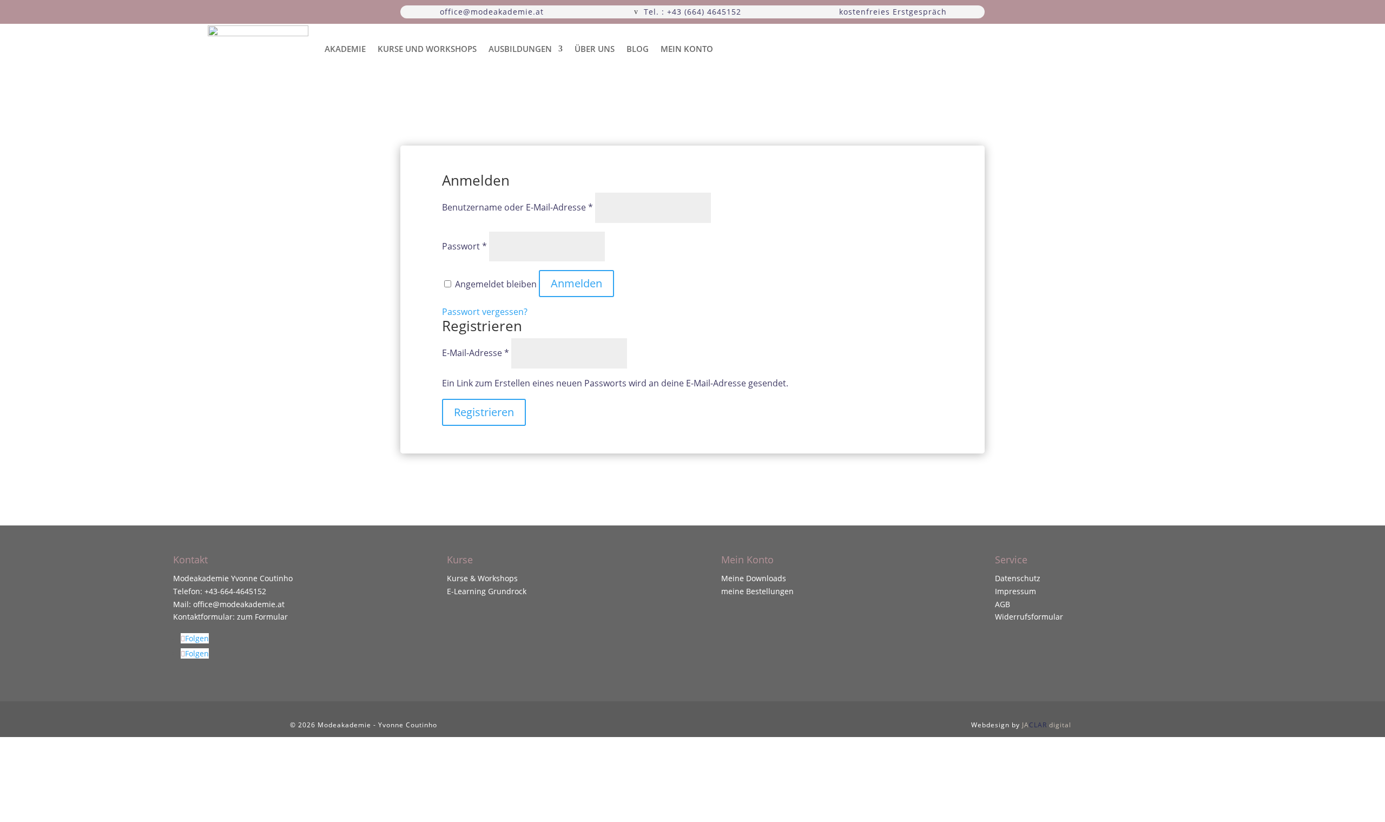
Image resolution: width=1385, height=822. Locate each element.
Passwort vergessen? (484, 312)
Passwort (464, 246)
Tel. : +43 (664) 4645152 (692, 11)
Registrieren (484, 412)
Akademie (345, 48)
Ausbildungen (520, 48)
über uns (595, 48)
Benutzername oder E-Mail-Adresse (517, 207)
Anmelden (576, 283)
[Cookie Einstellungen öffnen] (81, 815)
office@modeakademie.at (492, 11)
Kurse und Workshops (427, 48)
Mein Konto (687, 48)
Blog (637, 48)
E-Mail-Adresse (475, 353)
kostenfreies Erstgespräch (893, 11)
